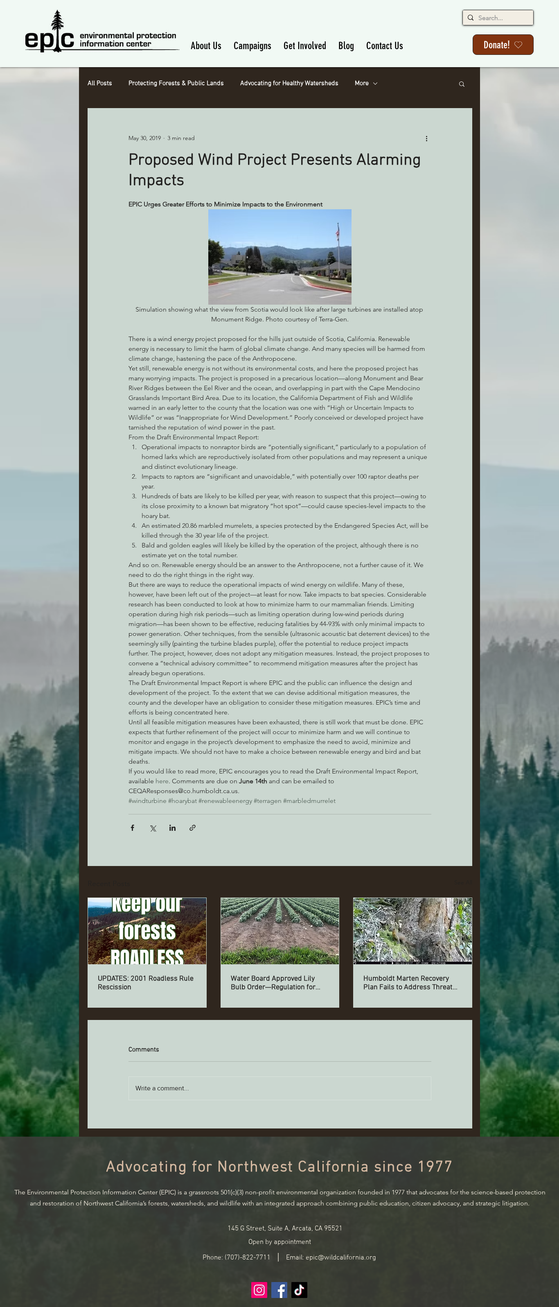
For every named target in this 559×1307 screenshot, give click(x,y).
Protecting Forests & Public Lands (176, 83)
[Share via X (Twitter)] (152, 828)
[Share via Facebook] (132, 828)
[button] (206, 45)
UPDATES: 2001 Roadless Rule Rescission (146, 983)
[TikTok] (299, 1290)
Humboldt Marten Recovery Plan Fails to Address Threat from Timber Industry (408, 983)
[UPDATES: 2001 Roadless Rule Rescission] (147, 931)
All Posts (100, 83)
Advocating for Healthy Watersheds (289, 83)
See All (463, 882)
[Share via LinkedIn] (172, 828)
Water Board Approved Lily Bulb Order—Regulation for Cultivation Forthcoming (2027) (279, 983)
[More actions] (426, 138)
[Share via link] (192, 828)
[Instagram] (259, 1290)
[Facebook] (279, 1290)
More (362, 83)
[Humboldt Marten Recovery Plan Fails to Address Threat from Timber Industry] (413, 931)
